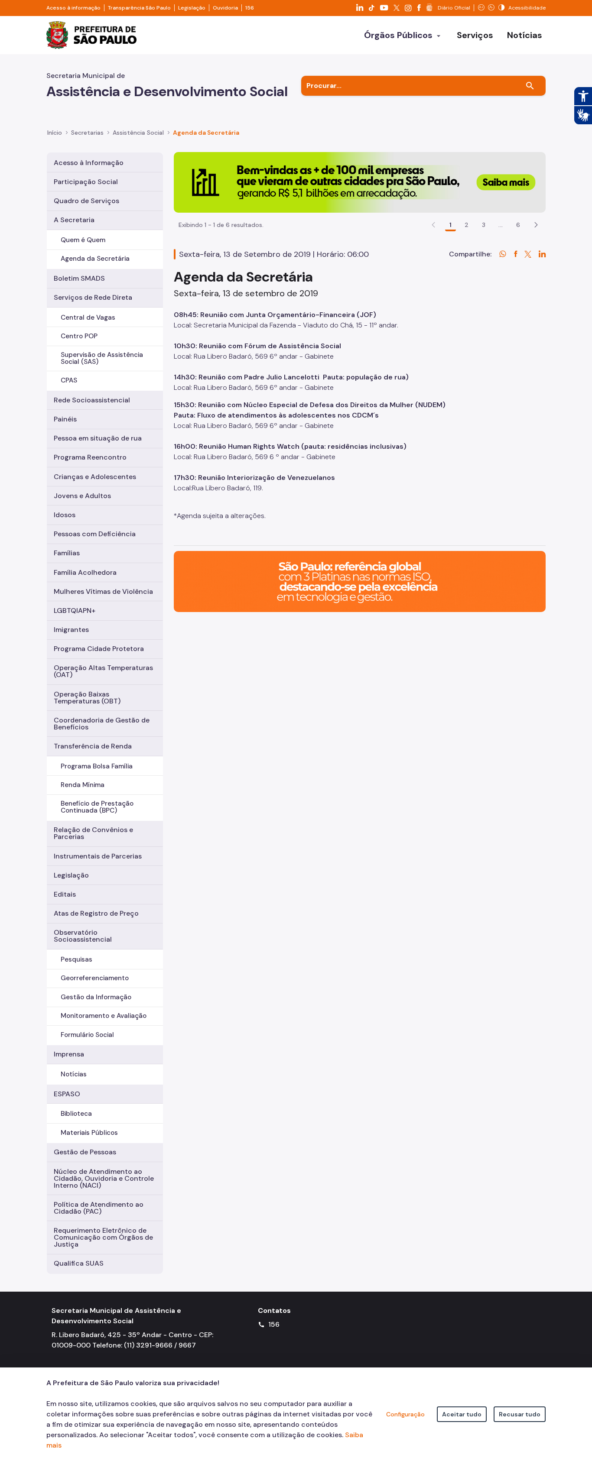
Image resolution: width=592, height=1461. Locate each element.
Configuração (405, 1414)
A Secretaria (74, 219)
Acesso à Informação (89, 162)
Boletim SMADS (79, 278)
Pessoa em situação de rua (98, 438)
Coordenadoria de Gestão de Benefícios (102, 724)
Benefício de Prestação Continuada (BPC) (97, 806)
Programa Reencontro (90, 457)
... (500, 225)
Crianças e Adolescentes (95, 476)
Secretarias (87, 132)
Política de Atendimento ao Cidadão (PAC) (98, 1208)
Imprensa (69, 1054)
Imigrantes (71, 629)
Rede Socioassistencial (92, 400)
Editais (65, 894)
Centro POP (79, 336)
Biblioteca (76, 1113)
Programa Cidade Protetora (99, 648)
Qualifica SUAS (79, 1263)
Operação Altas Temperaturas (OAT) (103, 671)
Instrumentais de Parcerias (98, 856)
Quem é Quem (83, 240)
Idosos (64, 514)
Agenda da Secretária (95, 258)
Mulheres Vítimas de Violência (103, 591)
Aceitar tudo (461, 1414)
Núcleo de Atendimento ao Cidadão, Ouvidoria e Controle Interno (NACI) (104, 1178)
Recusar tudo (519, 1414)
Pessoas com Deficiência (95, 533)
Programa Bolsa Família (97, 766)
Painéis (65, 419)
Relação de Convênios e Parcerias (93, 833)
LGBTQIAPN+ (74, 610)
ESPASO (67, 1093)
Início (54, 132)
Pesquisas (76, 959)
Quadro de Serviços (86, 200)
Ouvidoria (225, 7)
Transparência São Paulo (139, 7)
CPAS (69, 380)
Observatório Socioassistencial (83, 936)
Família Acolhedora (85, 572)
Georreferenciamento (95, 978)
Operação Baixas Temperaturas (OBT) (87, 698)
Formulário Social (87, 1034)
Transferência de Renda (93, 746)
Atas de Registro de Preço (96, 913)
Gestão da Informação (96, 997)
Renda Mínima (82, 785)
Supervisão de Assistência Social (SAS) (102, 358)
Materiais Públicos (89, 1132)
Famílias (67, 552)
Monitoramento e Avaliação (103, 1015)
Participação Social (86, 181)
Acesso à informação (73, 7)
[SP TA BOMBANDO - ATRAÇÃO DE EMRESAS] (360, 181)
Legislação (191, 7)
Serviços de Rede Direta (93, 297)
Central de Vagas (88, 317)
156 (249, 7)
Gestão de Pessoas (85, 1151)
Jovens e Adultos (82, 495)
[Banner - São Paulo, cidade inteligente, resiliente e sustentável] (360, 581)
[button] (536, 225)
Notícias (74, 1074)
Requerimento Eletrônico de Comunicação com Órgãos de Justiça (103, 1237)
